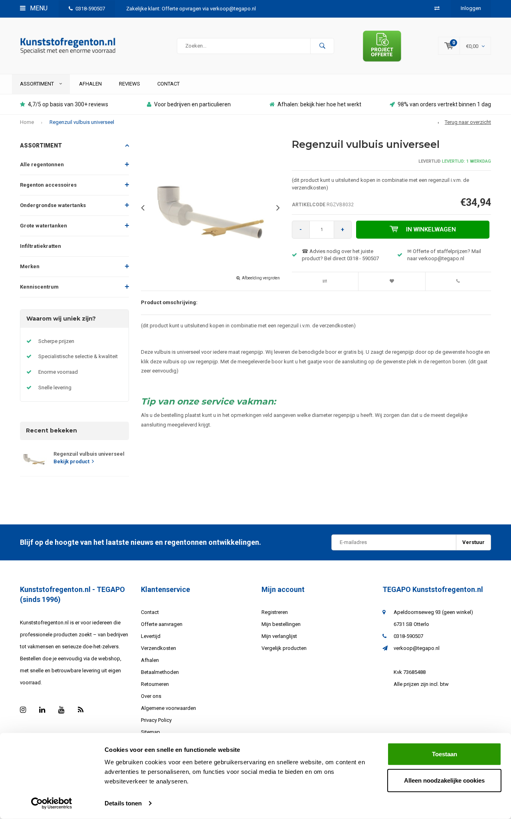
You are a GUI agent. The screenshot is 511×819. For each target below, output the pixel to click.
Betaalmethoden (160, 672)
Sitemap (150, 732)
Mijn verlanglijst (279, 636)
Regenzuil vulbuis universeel (82, 122)
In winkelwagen (431, 229)
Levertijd (150, 636)
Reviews (129, 84)
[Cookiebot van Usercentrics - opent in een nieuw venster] (52, 803)
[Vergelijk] (437, 8)
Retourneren (155, 684)
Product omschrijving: (169, 302)
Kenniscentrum (39, 287)
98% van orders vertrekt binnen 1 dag (444, 104)
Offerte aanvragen (161, 624)
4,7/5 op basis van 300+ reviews (68, 104)
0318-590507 (90, 9)
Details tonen (123, 803)
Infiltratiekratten (40, 246)
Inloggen (471, 8)
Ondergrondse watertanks (53, 205)
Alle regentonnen (42, 164)
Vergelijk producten (284, 648)
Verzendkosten (158, 648)
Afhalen (90, 84)
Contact (168, 84)
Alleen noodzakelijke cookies (444, 780)
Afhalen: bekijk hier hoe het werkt (319, 104)
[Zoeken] (322, 46)
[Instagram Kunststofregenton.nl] (23, 710)
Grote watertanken (43, 226)
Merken (30, 266)
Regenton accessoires (48, 185)
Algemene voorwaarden (168, 708)
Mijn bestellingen (281, 624)
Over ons (151, 696)
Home (27, 122)
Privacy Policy (156, 720)
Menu (38, 8)
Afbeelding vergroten (261, 278)
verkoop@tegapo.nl (417, 648)
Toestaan (444, 754)
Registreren (274, 612)
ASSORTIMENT (37, 84)
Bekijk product (71, 461)
